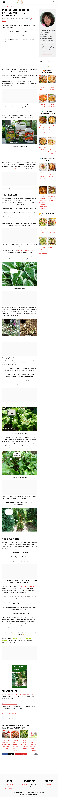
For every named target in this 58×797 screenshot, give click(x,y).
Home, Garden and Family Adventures (17, 6)
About (9, 786)
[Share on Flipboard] (24, 754)
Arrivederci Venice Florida (9, 704)
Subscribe (25, 784)
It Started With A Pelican (9, 713)
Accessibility (8, 788)
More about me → (47, 54)
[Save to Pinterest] (18, 754)
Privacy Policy (9, 784)
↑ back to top (29, 777)
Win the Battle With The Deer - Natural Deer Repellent (17, 694)
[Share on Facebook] (5, 754)
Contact (49, 784)
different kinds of (25, 250)
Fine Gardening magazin (27, 586)
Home (3, 6)
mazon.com (19, 168)
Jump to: (7, 188)
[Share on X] (11, 754)
